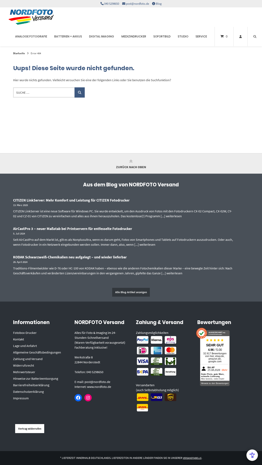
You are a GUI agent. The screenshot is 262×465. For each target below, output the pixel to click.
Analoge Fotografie (31, 36)
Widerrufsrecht (23, 365)
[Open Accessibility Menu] (252, 455)
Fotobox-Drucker (25, 333)
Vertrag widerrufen (29, 428)
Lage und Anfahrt (25, 346)
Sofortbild (162, 36)
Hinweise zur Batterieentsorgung (35, 378)
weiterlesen (174, 216)
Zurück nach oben (131, 167)
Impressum (21, 398)
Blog (159, 4)
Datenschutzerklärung (28, 392)
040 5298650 (111, 4)
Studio (183, 36)
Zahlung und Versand (28, 359)
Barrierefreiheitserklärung (31, 385)
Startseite (19, 53)
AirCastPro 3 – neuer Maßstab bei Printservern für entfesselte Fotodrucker (72, 228)
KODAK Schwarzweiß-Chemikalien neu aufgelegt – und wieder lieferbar (70, 257)
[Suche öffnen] (255, 36)
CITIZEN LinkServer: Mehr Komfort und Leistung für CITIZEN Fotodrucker (71, 200)
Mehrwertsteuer (24, 372)
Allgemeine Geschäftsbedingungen (37, 352)
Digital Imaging (101, 36)
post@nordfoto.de (137, 4)
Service (201, 36)
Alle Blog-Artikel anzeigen (131, 292)
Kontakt (18, 339)
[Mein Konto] (240, 36)
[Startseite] (31, 17)
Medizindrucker (133, 36)
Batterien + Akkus (68, 36)
